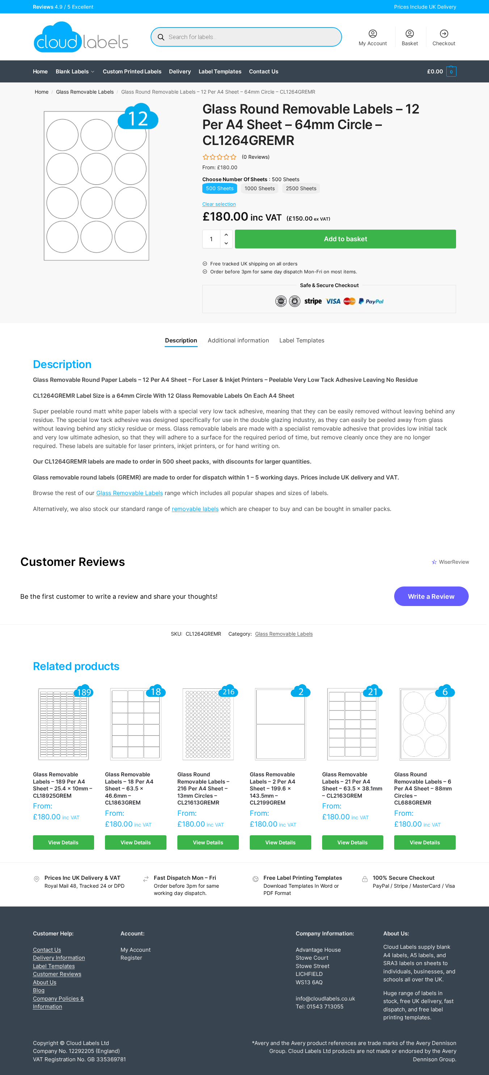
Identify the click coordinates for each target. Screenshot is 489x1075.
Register (131, 957)
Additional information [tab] (238, 340)
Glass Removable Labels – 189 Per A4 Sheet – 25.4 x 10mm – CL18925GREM (62, 785)
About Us (44, 982)
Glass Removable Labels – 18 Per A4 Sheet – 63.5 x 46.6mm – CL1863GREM (129, 788)
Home (42, 92)
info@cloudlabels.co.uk (325, 998)
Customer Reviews (57, 974)
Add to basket (345, 239)
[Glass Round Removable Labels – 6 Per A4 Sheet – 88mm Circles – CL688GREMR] (425, 724)
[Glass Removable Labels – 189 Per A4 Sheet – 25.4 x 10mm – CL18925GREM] (63, 724)
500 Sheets (219, 188)
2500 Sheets (301, 188)
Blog (39, 990)
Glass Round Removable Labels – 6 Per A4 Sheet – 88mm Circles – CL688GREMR (423, 788)
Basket (410, 43)
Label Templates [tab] (301, 340)
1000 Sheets (260, 188)
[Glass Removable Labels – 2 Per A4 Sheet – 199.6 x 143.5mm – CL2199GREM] (280, 724)
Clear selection (219, 204)
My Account (373, 43)
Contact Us (47, 949)
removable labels (195, 508)
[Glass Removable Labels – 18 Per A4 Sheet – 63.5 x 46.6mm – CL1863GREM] (135, 724)
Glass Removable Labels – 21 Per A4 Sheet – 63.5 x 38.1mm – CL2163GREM (352, 785)
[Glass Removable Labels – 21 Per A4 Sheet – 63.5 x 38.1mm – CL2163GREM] (353, 724)
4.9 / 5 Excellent (64, 7)
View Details (63, 842)
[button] (441, 71)
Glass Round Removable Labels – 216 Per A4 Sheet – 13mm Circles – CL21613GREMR (203, 788)
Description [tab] (181, 340)
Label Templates (54, 966)
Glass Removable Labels (85, 92)
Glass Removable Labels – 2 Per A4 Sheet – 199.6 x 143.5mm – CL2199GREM (272, 788)
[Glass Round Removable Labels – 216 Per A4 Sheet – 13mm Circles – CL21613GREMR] (208, 724)
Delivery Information (59, 957)
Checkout (444, 43)
